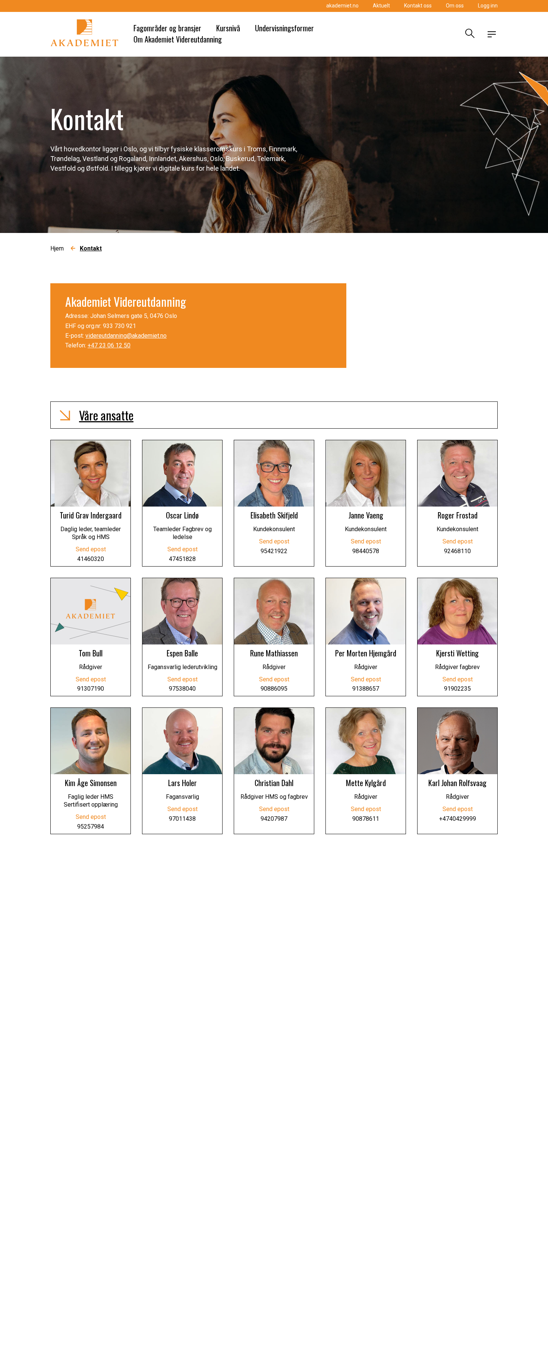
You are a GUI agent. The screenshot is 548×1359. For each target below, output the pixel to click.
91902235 (457, 688)
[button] (274, 415)
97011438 (182, 818)
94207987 (274, 818)
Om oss (455, 6)
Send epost (91, 549)
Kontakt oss (418, 6)
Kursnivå (228, 28)
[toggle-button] (492, 34)
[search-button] (469, 34)
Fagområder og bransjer (167, 28)
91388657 (365, 688)
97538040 (182, 688)
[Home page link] (84, 34)
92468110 (457, 551)
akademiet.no (342, 6)
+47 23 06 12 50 (109, 345)
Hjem (57, 248)
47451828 (182, 558)
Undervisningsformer (284, 28)
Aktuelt (381, 6)
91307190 (90, 688)
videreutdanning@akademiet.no (126, 335)
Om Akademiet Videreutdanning (177, 39)
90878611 (365, 818)
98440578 (365, 551)
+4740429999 (457, 818)
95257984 (90, 826)
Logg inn (488, 6)
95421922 (274, 551)
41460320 (90, 558)
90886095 (274, 688)
